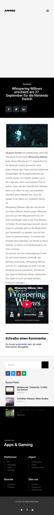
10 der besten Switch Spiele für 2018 (31, 411)
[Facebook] (27, 510)
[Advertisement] (27, 48)
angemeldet (21, 344)
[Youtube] (32, 510)
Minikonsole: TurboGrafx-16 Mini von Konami (32, 388)
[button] (47, 10)
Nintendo (27, 84)
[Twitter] (22, 510)
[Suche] (45, 364)
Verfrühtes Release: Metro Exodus (32, 398)
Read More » (21, 392)
